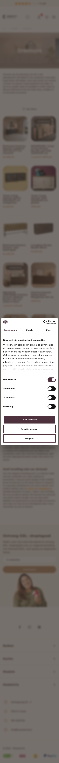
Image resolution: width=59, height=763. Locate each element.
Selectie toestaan (29, 429)
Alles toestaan (29, 419)
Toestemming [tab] (10, 330)
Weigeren (29, 438)
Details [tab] (29, 330)
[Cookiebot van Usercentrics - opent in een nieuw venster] (43, 322)
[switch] (52, 388)
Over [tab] (48, 330)
